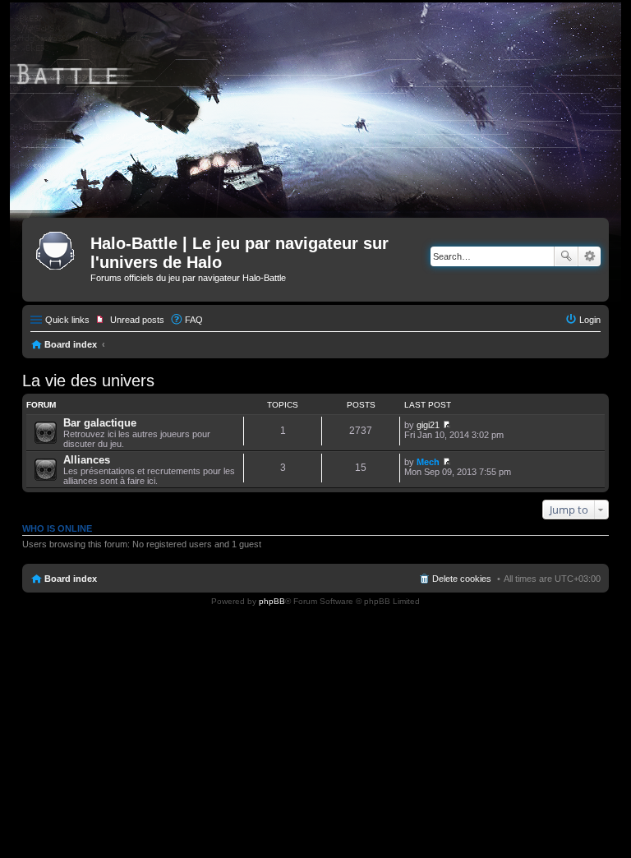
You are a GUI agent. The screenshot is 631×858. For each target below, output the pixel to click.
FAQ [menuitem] (194, 320)
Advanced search (589, 256)
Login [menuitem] (590, 320)
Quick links (67, 320)
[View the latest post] (446, 425)
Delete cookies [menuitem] (461, 579)
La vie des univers (88, 380)
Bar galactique (99, 423)
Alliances (86, 460)
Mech (428, 462)
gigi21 (428, 425)
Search (566, 256)
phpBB (272, 601)
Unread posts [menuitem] (137, 320)
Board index (70, 344)
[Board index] (58, 248)
